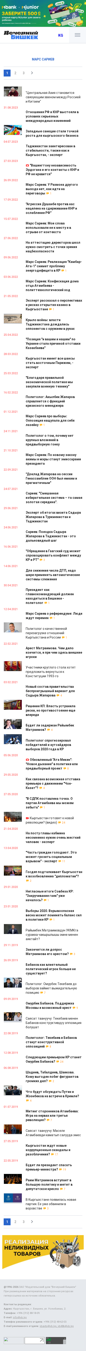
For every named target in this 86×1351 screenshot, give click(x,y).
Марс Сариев (43, 59)
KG (60, 35)
